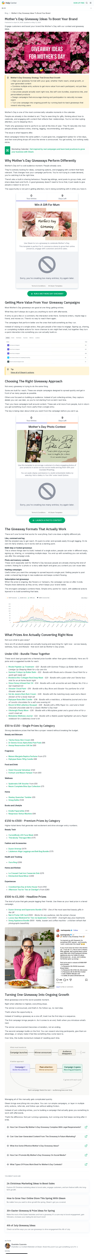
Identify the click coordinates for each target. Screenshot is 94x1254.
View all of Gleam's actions (22, 372)
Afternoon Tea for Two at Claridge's (24, 889)
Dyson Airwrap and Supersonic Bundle (25, 909)
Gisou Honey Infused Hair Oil (20, 683)
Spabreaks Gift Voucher (18, 783)
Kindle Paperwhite (16, 811)
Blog (6, 13)
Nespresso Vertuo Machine (20, 814)
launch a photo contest (48, 520)
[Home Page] (3, 2)
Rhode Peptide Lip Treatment (21, 667)
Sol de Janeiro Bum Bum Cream (22, 694)
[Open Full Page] (86, 1127)
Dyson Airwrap (14, 849)
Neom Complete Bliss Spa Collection (24, 786)
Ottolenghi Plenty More (18, 710)
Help (11, 3)
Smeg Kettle (13, 800)
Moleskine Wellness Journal (20, 716)
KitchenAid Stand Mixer (18, 876)
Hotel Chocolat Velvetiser (19, 770)
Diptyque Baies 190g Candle (20, 759)
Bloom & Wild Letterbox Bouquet (22, 705)
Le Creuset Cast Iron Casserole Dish (24, 873)
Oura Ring (12, 862)
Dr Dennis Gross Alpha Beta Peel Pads (24, 743)
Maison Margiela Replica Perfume (22, 756)
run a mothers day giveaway (48, 294)
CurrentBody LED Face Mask (20, 835)
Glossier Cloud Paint (17, 688)
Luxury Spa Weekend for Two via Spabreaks (27, 918)
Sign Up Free (78, 3)
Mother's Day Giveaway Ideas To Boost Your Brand (30, 13)
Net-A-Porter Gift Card (18, 915)
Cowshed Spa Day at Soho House (22, 887)
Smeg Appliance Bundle (18, 920)
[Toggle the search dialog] (86, 2)
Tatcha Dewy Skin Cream (19, 740)
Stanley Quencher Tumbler (20, 797)
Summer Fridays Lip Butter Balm (22, 672)
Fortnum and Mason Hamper (20, 773)
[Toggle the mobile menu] (90, 2)
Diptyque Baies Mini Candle (20, 699)
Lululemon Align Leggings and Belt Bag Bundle (28, 851)
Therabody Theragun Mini (19, 838)
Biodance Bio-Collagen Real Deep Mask (25, 678)
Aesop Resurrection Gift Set (20, 745)
